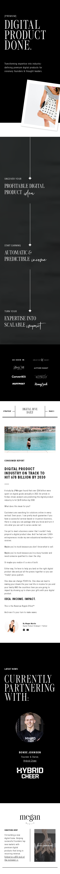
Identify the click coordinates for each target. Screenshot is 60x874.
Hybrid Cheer (30, 760)
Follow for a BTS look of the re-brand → (15, 858)
